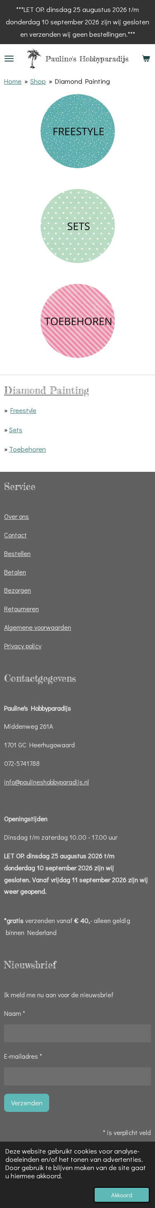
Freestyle (23, 410)
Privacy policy (22, 645)
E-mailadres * (23, 1056)
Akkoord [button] (121, 1195)
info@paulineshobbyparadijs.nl (46, 781)
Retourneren (21, 608)
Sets (15, 429)
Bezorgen (17, 590)
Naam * (14, 1013)
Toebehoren (27, 449)
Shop (38, 81)
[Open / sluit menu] (9, 58)
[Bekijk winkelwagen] (146, 58)
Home (12, 81)
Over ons (16, 516)
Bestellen (17, 553)
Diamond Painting (82, 81)
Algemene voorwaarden (37, 627)
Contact (15, 534)
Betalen (15, 572)
